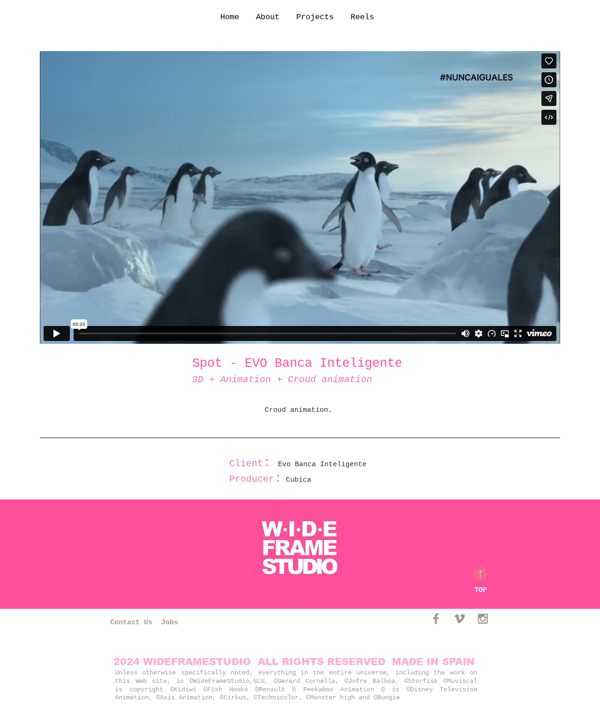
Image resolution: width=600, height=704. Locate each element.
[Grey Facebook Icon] (436, 619)
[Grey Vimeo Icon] (459, 619)
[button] (316, 17)
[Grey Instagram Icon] (483, 619)
